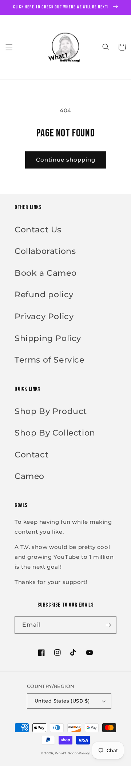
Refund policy (44, 294)
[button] (9, 47)
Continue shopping (65, 159)
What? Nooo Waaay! (72, 753)
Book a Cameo (45, 273)
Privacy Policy (44, 316)
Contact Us (38, 230)
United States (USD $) (62, 701)
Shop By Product (51, 411)
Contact (31, 455)
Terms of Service (49, 360)
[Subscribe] (108, 625)
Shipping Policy (48, 338)
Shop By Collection (55, 433)
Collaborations (45, 251)
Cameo (29, 476)
